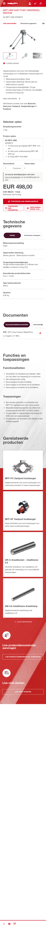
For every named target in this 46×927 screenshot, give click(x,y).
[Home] (12, 3)
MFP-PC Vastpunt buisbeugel (20, 478)
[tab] (9, 23)
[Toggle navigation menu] (4, 3)
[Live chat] (14, 924)
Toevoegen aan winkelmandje (24, 201)
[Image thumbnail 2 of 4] (24, 55)
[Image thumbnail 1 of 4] (10, 55)
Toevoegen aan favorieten (13, 208)
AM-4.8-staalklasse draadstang (21, 606)
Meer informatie (10, 98)
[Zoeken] (40, 3)
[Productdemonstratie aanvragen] (9, 924)
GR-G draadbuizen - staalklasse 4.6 (21, 561)
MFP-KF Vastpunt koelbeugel (20, 519)
